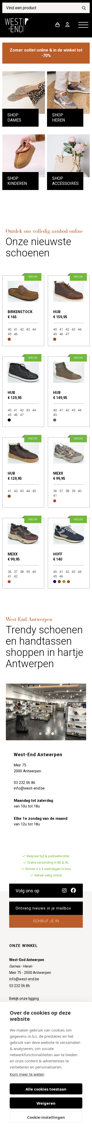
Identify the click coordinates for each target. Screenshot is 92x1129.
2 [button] (45, 733)
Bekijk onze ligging (24, 998)
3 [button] (51, 733)
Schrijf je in (46, 921)
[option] (46, 712)
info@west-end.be (29, 788)
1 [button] (39, 733)
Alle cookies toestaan (46, 1089)
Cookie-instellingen (46, 1117)
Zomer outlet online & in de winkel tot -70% (46, 53)
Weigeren (46, 1103)
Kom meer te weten (27, 1074)
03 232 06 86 (24, 782)
